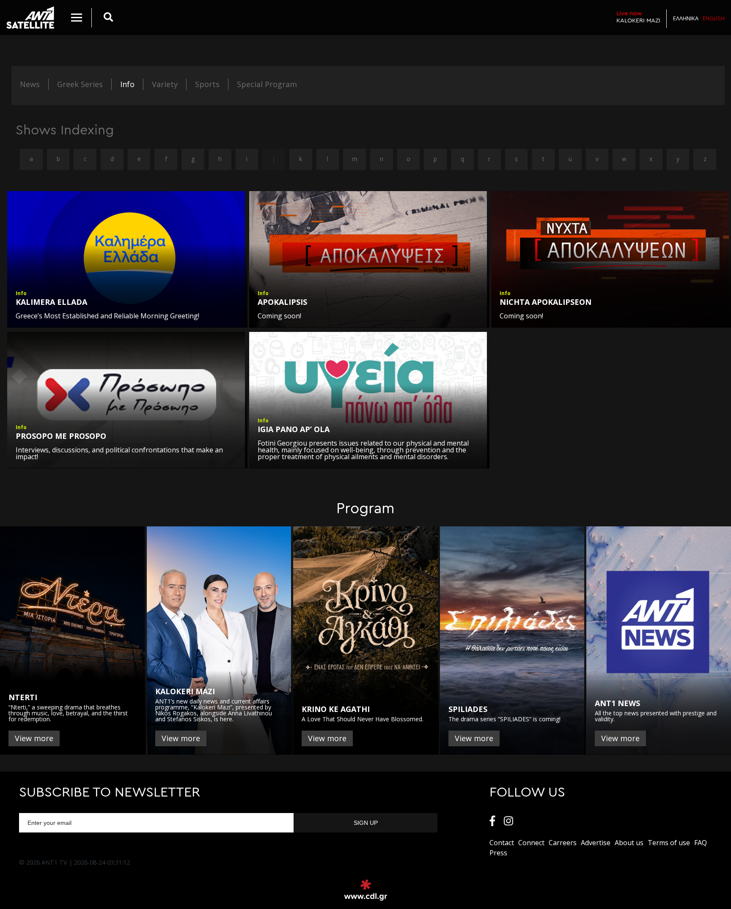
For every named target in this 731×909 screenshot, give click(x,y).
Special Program (267, 84)
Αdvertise (595, 842)
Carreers (563, 842)
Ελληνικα (685, 18)
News (30, 84)
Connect (531, 842)
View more (34, 738)
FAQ (700, 842)
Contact (501, 842)
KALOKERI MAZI (638, 17)
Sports (207, 84)
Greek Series (80, 84)
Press (498, 852)
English (714, 18)
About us (629, 842)
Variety (165, 84)
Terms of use (669, 842)
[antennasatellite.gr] (30, 17)
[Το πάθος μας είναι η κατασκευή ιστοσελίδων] (365, 890)
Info (127, 84)
